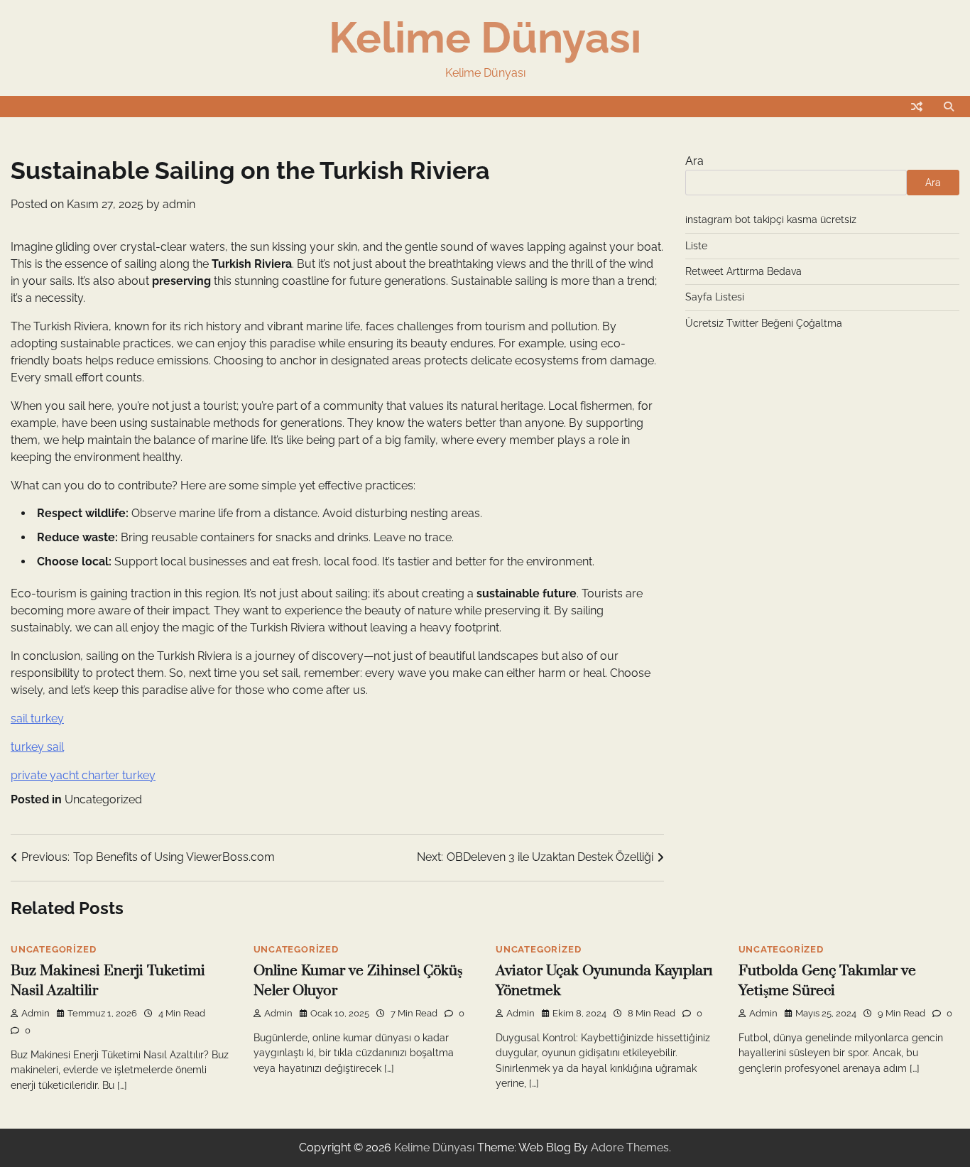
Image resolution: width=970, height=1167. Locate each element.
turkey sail (37, 747)
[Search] (948, 106)
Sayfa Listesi (714, 297)
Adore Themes (630, 1147)
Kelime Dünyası (485, 38)
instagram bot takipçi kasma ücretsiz (770, 219)
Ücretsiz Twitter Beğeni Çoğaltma (763, 323)
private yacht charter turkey (83, 775)
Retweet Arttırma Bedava (743, 271)
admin (179, 204)
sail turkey (37, 718)
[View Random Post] (917, 106)
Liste (696, 245)
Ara (694, 161)
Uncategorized (103, 799)
